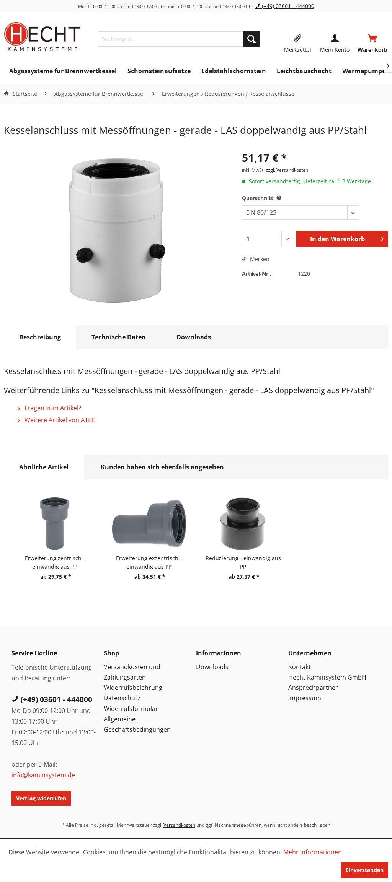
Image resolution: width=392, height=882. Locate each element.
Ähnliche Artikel (44, 467)
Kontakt (299, 667)
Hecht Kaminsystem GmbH (327, 677)
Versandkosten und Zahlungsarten (132, 672)
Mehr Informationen (312, 852)
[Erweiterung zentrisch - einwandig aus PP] (54, 523)
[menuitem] (179, 39)
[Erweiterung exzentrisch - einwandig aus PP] (149, 523)
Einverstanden (365, 870)
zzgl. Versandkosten (287, 170)
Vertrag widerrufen (41, 798)
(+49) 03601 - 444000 (287, 6)
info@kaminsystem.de (43, 775)
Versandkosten (179, 825)
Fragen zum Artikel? (52, 408)
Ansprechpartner (313, 687)
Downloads (193, 337)
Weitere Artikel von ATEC (59, 420)
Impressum (304, 698)
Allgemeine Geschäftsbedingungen (137, 724)
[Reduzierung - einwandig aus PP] (243, 523)
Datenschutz (122, 698)
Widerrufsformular (131, 708)
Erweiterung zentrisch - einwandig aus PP (55, 562)
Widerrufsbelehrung (133, 687)
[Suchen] (251, 39)
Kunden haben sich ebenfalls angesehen (162, 467)
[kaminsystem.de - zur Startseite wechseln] (42, 37)
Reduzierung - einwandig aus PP (243, 562)
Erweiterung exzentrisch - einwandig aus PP (149, 562)
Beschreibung (40, 337)
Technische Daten (118, 337)
